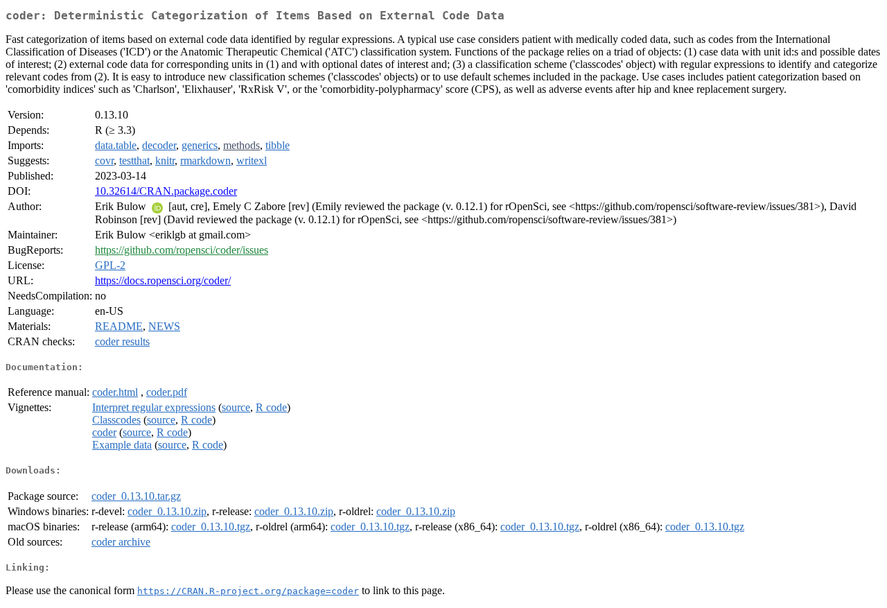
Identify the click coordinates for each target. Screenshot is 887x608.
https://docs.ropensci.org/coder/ (163, 280)
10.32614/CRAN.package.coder (166, 191)
